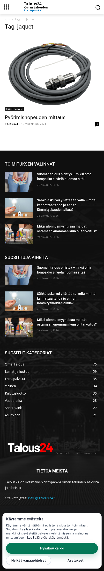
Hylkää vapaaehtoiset (28, 560)
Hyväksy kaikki (52, 548)
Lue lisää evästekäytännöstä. (48, 537)
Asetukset (75, 560)
